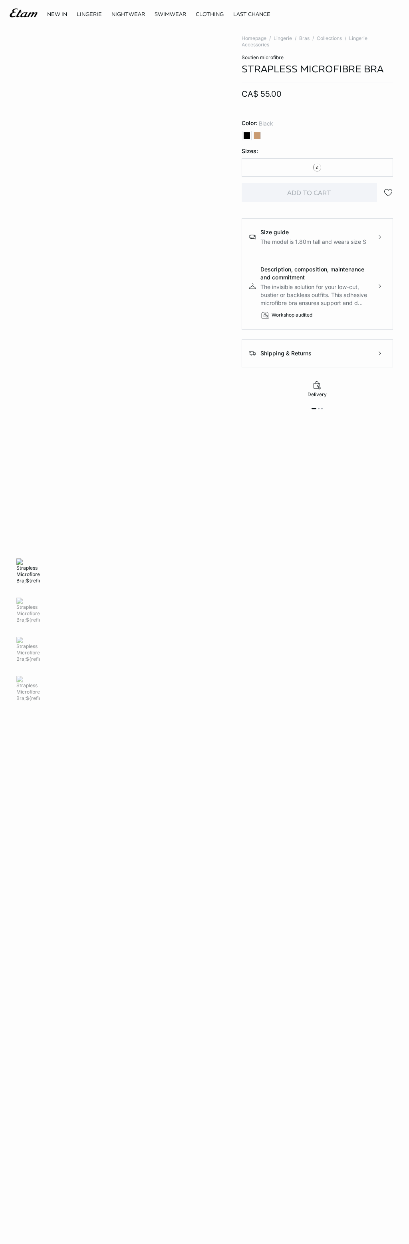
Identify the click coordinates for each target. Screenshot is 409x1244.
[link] (57, 14)
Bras (304, 38)
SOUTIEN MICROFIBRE (263, 57)
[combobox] (317, 167)
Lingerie (283, 38)
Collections (329, 38)
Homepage (254, 38)
